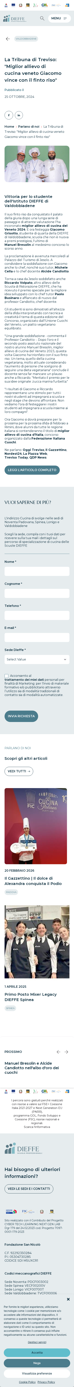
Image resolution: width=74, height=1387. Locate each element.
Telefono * (13, 606)
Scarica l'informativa (37, 1127)
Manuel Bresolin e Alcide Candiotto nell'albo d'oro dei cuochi (32, 1068)
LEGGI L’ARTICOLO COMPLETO (32, 470)
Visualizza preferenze (37, 1373)
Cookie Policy (27, 1382)
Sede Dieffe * (15, 650)
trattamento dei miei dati (24, 680)
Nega (37, 1363)
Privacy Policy (46, 1382)
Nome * (10, 562)
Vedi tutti (17, 771)
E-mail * (10, 628)
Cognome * (13, 584)
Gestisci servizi (37, 1342)
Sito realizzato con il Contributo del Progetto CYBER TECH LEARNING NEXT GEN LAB (34, 1222)
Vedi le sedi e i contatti (29, 1189)
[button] (68, 1299)
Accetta (37, 1352)
